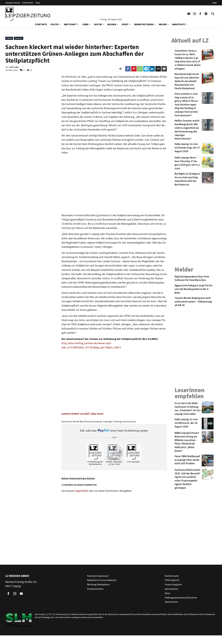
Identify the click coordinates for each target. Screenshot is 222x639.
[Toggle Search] (213, 14)
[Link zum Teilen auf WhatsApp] (140, 68)
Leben (85, 24)
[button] (59, 24)
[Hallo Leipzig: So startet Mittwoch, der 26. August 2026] (207, 423)
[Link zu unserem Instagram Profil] (194, 14)
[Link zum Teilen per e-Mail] (158, 68)
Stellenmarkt (27, 3)
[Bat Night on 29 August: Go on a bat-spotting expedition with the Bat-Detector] (207, 179)
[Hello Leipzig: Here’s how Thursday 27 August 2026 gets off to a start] (207, 163)
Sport (125, 24)
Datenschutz (171, 601)
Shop (38, 3)
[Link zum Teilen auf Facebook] (128, 68)
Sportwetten (171, 588)
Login (214, 3)
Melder (163, 24)
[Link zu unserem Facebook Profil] (200, 14)
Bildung (111, 24)
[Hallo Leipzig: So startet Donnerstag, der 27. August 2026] (207, 148)
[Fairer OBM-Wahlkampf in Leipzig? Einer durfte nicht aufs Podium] (207, 460)
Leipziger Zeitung (12, 3)
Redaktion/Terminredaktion (101, 580)
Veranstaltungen (143, 24)
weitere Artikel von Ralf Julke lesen (82, 413)
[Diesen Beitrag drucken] (164, 68)
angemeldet (81, 490)
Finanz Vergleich (173, 584)
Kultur (98, 24)
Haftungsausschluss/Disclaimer (181, 597)
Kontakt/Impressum (98, 575)
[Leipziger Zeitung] (27, 14)
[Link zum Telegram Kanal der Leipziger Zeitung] (206, 14)
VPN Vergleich (172, 580)
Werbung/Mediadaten (98, 584)
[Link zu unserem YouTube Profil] (189, 14)
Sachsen (18, 38)
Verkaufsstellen (95, 588)
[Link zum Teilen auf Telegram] (146, 68)
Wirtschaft (70, 24)
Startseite (41, 24)
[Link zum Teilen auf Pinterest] (134, 68)
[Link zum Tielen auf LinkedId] (152, 68)
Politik (54, 24)
